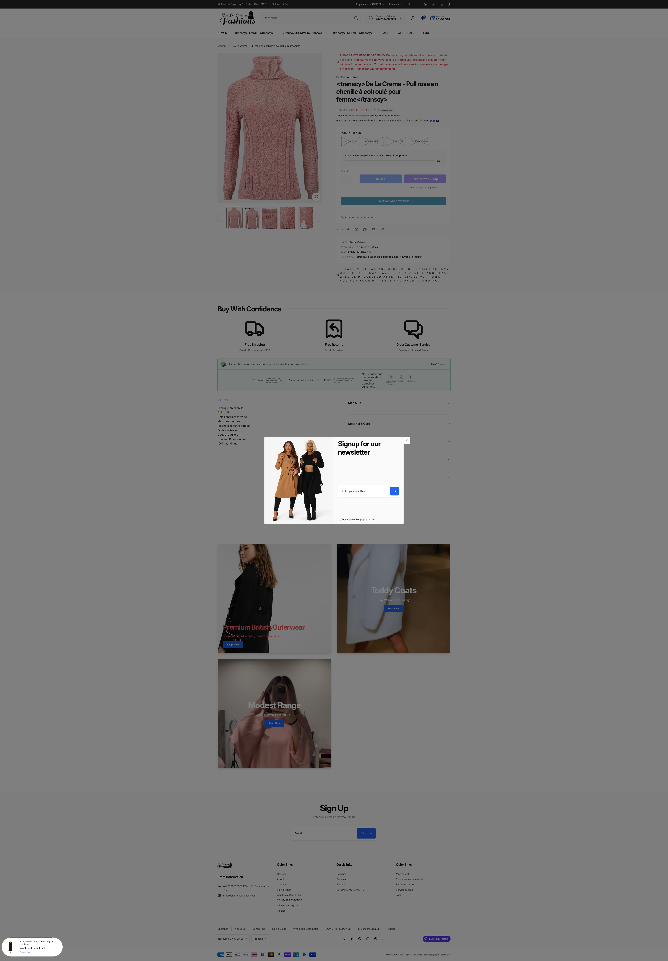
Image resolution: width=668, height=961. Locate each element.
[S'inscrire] (394, 491)
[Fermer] (406, 440)
